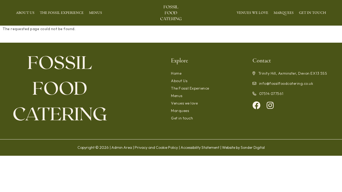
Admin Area (121, 147)
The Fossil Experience (62, 12)
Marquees (284, 12)
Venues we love (252, 12)
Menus (95, 12)
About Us (25, 12)
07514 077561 (271, 93)
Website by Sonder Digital (243, 147)
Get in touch (312, 12)
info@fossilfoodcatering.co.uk (286, 83)
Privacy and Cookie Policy (156, 147)
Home (176, 73)
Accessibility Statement (200, 147)
